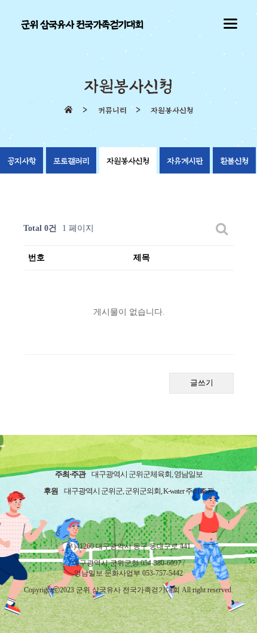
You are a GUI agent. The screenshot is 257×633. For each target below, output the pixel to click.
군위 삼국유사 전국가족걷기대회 (82, 25)
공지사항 (21, 161)
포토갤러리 (71, 161)
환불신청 (234, 161)
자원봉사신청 (127, 161)
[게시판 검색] (222, 228)
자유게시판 (185, 161)
